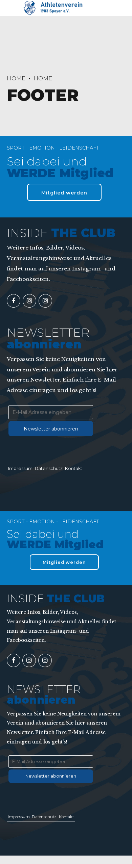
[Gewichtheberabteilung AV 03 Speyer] (29, 301)
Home (16, 78)
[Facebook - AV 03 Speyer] (13, 301)
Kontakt (73, 468)
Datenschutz (49, 468)
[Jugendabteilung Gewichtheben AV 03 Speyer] (45, 301)
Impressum (20, 468)
